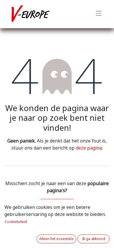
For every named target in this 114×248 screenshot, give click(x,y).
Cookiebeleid (16, 221)
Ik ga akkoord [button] (93, 239)
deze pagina (89, 148)
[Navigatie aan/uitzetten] (98, 14)
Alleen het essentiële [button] (56, 239)
